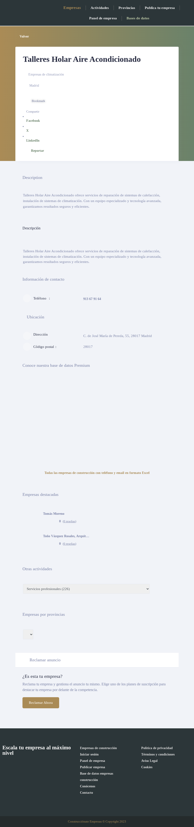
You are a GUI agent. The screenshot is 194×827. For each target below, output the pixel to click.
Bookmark (38, 101)
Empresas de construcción (98, 748)
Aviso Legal (149, 761)
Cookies (146, 767)
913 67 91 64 (92, 299)
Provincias (127, 8)
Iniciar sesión (89, 754)
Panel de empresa (103, 18)
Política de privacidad (157, 748)
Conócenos (87, 786)
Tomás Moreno (53, 513)
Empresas (72, 7)
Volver (24, 36)
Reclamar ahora (41, 703)
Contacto (86, 792)
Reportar (37, 150)
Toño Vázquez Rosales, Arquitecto (66, 536)
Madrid (34, 85)
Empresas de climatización (46, 74)
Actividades (100, 8)
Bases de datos (138, 18)
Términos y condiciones (158, 754)
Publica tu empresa (160, 8)
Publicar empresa (92, 767)
